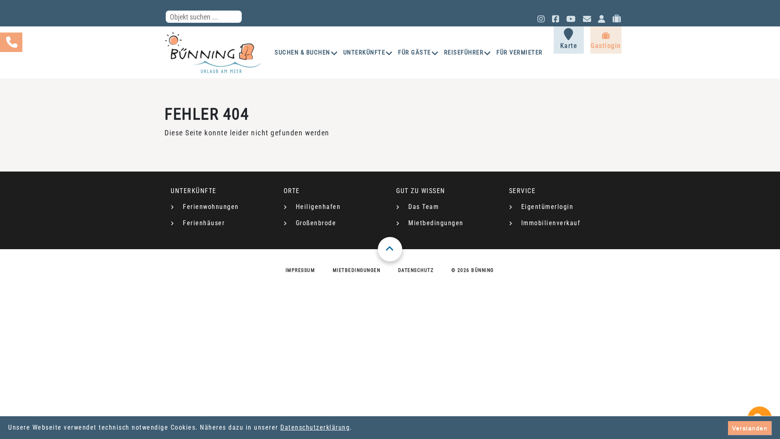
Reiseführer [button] (464, 52)
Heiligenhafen (318, 207)
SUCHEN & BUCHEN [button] (302, 52)
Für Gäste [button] (414, 52)
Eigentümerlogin (547, 207)
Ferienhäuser (204, 223)
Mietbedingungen (436, 223)
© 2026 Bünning (472, 270)
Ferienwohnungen (211, 207)
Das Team (423, 207)
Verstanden (749, 428)
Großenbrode (316, 223)
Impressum (300, 270)
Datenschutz (416, 270)
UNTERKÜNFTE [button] (364, 52)
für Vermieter (519, 52)
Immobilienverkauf (551, 223)
